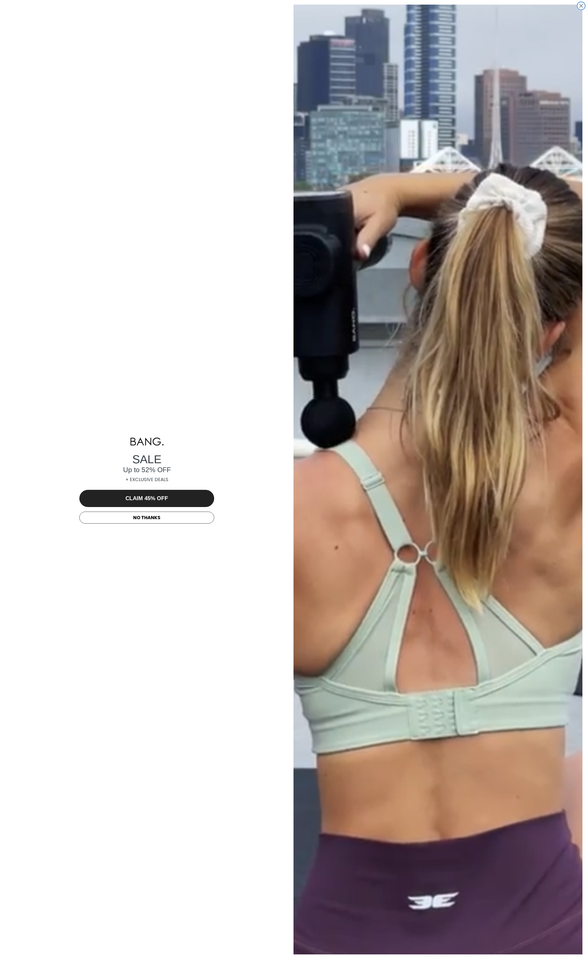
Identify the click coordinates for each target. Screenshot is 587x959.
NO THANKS (147, 517)
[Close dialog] (581, 6)
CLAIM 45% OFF (146, 498)
